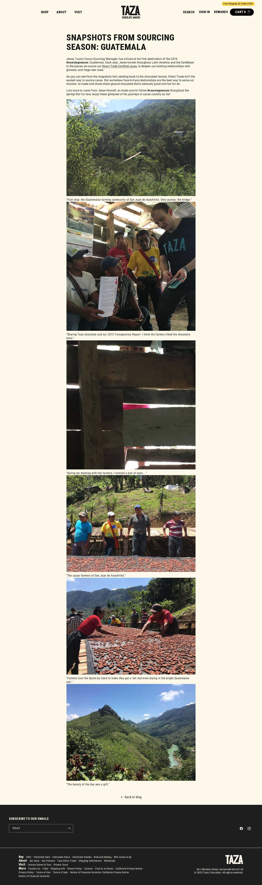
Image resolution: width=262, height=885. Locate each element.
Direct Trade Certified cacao (119, 66)
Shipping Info (58, 868)
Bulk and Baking (102, 857)
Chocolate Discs (61, 857)
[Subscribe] (69, 828)
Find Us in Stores (104, 868)
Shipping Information (90, 860)
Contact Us (34, 868)
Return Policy (75, 868)
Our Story (34, 860)
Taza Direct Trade (66, 860)
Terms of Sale (60, 872)
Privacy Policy (26, 872)
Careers (88, 868)
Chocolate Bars (42, 857)
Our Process (48, 860)
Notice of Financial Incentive (85, 872)
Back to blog (133, 797)
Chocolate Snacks (82, 857)
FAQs (45, 868)
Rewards (221, 12)
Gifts (28, 857)
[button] (189, 12)
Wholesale (109, 860)
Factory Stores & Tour (39, 864)
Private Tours (61, 864)
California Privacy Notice (129, 868)
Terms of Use (43, 872)
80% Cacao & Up (122, 857)
